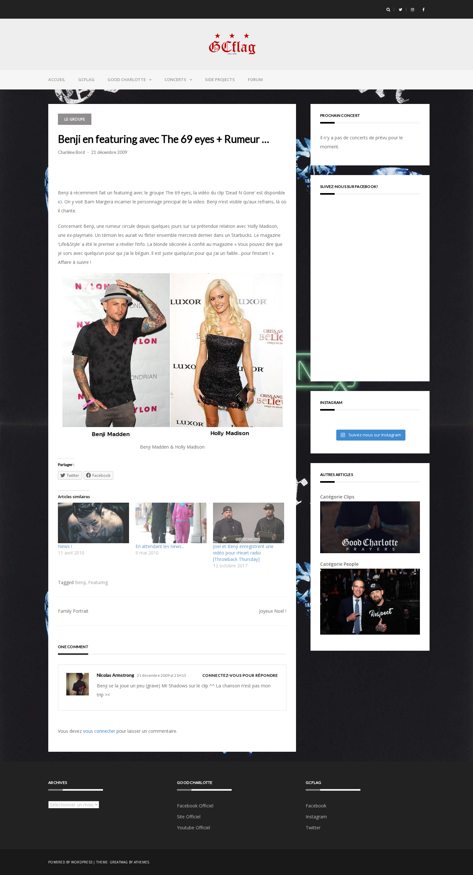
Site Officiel (188, 817)
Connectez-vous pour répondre (240, 675)
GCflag (86, 79)
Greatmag (119, 862)
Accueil (56, 79)
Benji (80, 582)
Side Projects (220, 79)
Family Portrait (73, 611)
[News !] (93, 523)
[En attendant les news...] (171, 523)
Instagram (316, 817)
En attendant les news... (159, 546)
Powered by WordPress (70, 862)
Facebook (316, 806)
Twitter (313, 827)
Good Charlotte (126, 79)
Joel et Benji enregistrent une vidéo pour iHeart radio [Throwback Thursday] (243, 552)
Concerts (175, 79)
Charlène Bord (71, 152)
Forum (255, 79)
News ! (65, 546)
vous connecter (99, 731)
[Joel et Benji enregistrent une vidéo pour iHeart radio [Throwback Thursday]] (248, 523)
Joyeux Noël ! (272, 611)
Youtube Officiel (193, 827)
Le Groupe (74, 119)
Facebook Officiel (195, 806)
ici (60, 202)
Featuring (98, 582)
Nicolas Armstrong (115, 675)
